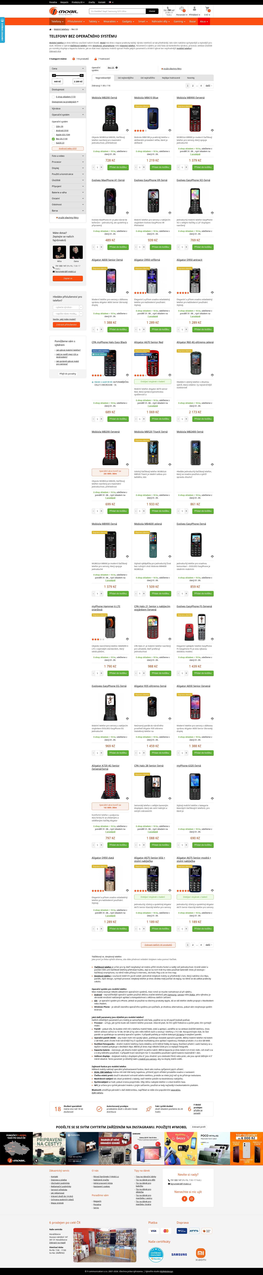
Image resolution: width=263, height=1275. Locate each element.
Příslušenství (75, 21)
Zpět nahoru (97, 1092)
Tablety (93, 21)
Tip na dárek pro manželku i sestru (144, 1196)
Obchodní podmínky (60, 1183)
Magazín (64, 2)
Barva (55, 210)
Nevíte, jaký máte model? (64, 319)
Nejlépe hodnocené (171, 78)
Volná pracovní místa (103, 1183)
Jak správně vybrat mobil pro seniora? (67, 362)
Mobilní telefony (61, 29)
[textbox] (68, 307)
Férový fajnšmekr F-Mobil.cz (106, 1176)
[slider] (54, 75)
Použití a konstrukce (62, 174)
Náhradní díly (160, 21)
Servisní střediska (59, 1189)
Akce (203, 21)
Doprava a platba (59, 1180)
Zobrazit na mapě (57, 1242)
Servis (96, 1207)
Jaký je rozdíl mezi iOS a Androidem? (67, 355)
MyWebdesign (166, 1271)
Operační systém (60, 114)
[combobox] (68, 307)
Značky (92, 2)
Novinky (191, 78)
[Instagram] (191, 1199)
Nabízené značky (101, 1180)
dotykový (97, 45)
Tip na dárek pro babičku (143, 1184)
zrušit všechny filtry (68, 217)
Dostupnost (58, 89)
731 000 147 (67, 267)
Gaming (179, 21)
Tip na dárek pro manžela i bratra (143, 1203)
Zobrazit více (55, 51)
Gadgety (127, 21)
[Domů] (50, 29)
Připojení (56, 186)
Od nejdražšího (148, 78)
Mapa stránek (57, 1203)
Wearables (110, 21)
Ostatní (56, 198)
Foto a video (58, 155)
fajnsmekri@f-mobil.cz (65, 271)
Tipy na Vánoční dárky (146, 1176)
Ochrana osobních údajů (62, 1199)
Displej (55, 168)
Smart (142, 21)
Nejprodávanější (103, 78)
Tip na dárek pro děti (145, 1180)
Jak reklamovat (57, 1193)
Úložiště (56, 180)
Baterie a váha (59, 192)
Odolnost (57, 204)
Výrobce (56, 108)
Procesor (56, 161)
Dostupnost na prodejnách (64, 101)
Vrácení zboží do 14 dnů (62, 1196)
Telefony (56, 21)
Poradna (53, 2)
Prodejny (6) (77, 2)
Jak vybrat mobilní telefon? (68, 350)
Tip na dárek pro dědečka (143, 1190)
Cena (54, 68)
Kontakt (101, 2)
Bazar (192, 21)
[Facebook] (184, 1199)
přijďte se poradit (198, 1111)
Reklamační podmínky (61, 1186)
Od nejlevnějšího (125, 78)
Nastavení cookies (101, 1186)
